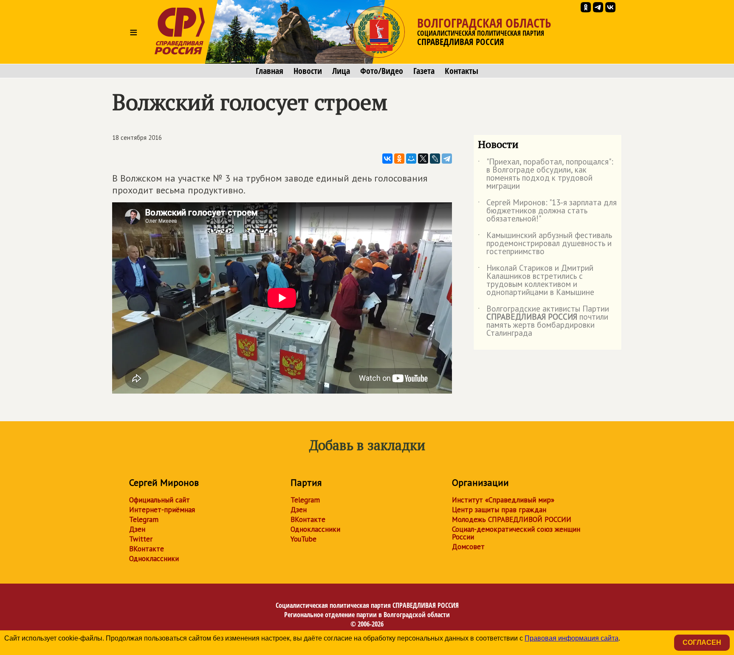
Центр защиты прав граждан (499, 509)
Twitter (140, 539)
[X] (423, 158)
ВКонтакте (146, 549)
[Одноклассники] (399, 158)
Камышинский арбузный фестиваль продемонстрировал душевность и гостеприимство (545, 243)
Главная (269, 71)
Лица (341, 71)
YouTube (303, 539)
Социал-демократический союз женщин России (516, 533)
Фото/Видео (381, 71)
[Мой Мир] (411, 158)
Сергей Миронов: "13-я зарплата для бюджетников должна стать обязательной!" (547, 211)
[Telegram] (447, 158)
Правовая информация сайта (571, 638)
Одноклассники (154, 558)
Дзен (137, 529)
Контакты (461, 71)
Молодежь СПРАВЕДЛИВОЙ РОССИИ (511, 519)
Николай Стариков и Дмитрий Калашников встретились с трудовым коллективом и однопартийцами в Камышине (536, 280)
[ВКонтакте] (387, 158)
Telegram (143, 519)
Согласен (702, 642)
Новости (308, 71)
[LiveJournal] (435, 158)
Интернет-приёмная (162, 509)
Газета (424, 71)
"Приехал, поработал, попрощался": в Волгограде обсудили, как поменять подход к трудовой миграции (545, 174)
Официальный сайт (159, 500)
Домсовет (468, 546)
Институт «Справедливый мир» (503, 500)
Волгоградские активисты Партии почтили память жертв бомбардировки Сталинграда (543, 321)
